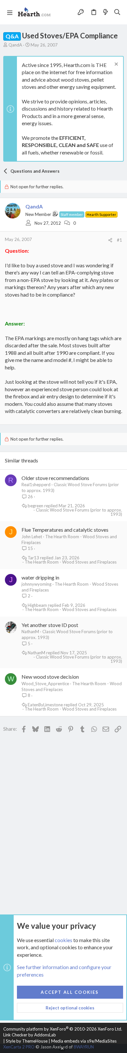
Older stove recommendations (55, 478)
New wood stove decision (50, 676)
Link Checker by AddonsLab (29, 1034)
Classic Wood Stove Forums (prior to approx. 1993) (79, 512)
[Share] (110, 240)
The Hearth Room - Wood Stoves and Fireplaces (71, 562)
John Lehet (31, 536)
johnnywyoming (36, 584)
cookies (63, 940)
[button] (9, 12)
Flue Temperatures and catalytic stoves (64, 529)
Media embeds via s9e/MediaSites (84, 1041)
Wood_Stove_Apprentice (45, 683)
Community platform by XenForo (62, 1029)
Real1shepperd (35, 484)
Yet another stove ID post (49, 625)
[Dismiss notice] (115, 64)
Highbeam (37, 605)
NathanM (30, 631)
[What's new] (105, 12)
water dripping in (40, 577)
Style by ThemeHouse (27, 1041)
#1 (119, 240)
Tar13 (33, 558)
